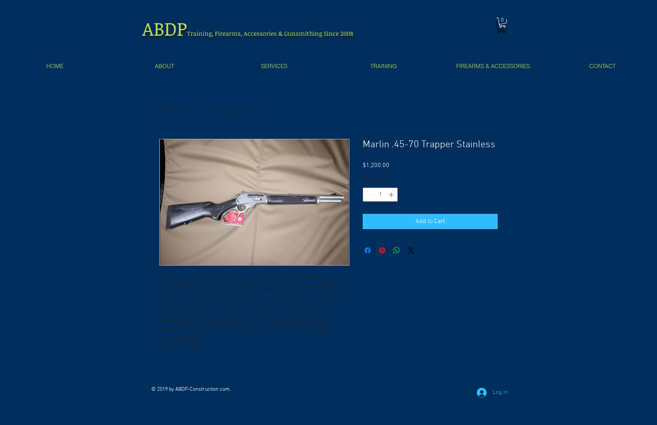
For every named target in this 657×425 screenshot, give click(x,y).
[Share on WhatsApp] (396, 250)
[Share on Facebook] (367, 250)
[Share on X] (411, 250)
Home (167, 111)
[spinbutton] (380, 194)
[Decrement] (368, 194)
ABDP (164, 28)
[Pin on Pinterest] (382, 250)
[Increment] (392, 194)
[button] (503, 23)
